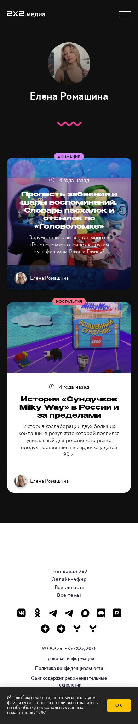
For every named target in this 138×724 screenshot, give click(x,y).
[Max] (85, 613)
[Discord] (101, 613)
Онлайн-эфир (69, 579)
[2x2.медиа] (69, 613)
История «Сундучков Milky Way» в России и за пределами (69, 408)
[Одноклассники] (37, 613)
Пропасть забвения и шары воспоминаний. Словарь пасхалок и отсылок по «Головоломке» (69, 211)
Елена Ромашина (49, 278)
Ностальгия (69, 301)
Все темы (69, 595)
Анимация (69, 156)
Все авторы (69, 587)
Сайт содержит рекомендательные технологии (69, 681)
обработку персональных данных (48, 708)
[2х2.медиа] (61, 629)
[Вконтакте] (21, 613)
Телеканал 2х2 (69, 571)
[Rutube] (117, 613)
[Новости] (93, 629)
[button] (125, 14)
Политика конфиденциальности (69, 668)
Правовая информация (69, 658)
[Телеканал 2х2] (53, 613)
